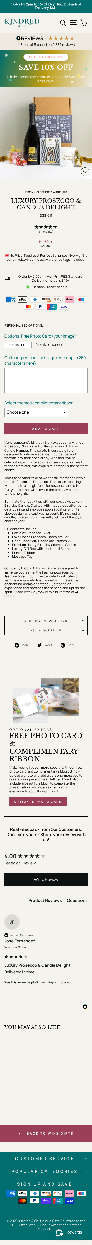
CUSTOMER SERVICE (44, 1158)
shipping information (46, 620)
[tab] (45, 901)
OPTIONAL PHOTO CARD (38, 801)
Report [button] (53, 982)
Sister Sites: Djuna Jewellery (40, 1225)
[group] (46, 856)
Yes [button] (43, 982)
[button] (46, 229)
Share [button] (65, 982)
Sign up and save (44, 1184)
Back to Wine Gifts (50, 1133)
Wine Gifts (60, 192)
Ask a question (45, 630)
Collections (42, 192)
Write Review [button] (46, 879)
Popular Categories (45, 1171)
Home (28, 192)
